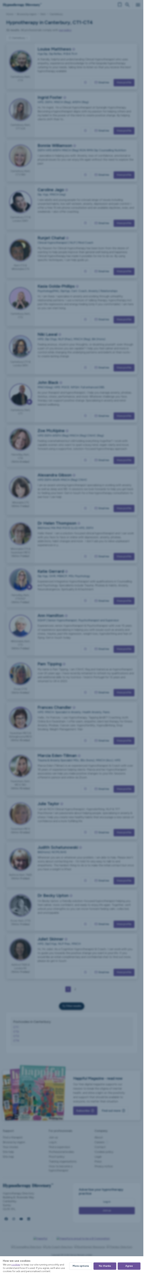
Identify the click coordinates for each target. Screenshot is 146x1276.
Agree (129, 1265)
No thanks (105, 1265)
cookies (15, 1264)
